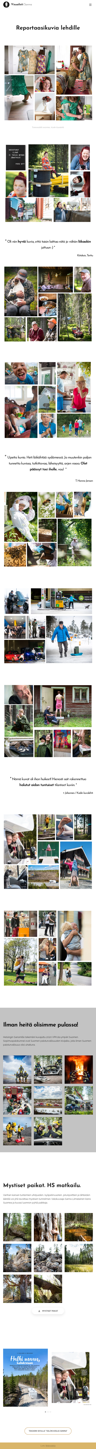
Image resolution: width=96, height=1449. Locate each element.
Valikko (90, 4)
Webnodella (51, 1446)
